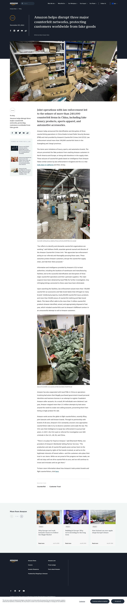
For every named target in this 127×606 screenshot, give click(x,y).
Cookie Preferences (51, 596)
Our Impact (83, 3)
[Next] (21, 516)
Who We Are (51, 3)
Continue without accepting (99, 601)
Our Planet (92, 3)
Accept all (118, 601)
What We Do (61, 3)
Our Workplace (72, 3)
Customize (82, 601)
